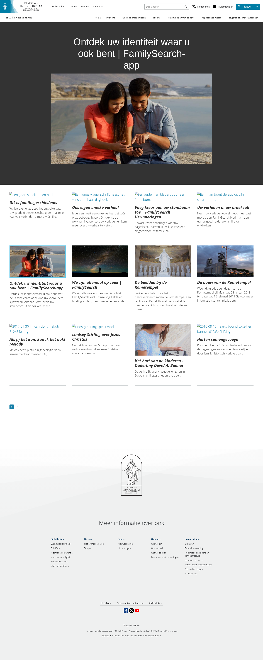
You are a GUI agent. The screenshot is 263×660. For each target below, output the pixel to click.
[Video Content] (131, 119)
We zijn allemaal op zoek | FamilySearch (97, 285)
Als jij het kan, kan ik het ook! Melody (37, 342)
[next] (23, 407)
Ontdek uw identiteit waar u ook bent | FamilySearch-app (36, 285)
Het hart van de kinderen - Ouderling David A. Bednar (159, 363)
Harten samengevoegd (217, 339)
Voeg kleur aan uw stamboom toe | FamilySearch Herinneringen (162, 212)
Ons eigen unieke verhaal (95, 207)
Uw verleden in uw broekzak (223, 207)
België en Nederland (19, 17)
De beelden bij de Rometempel (151, 285)
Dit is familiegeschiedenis (33, 202)
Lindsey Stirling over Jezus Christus (96, 337)
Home (98, 17)
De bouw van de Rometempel (224, 282)
